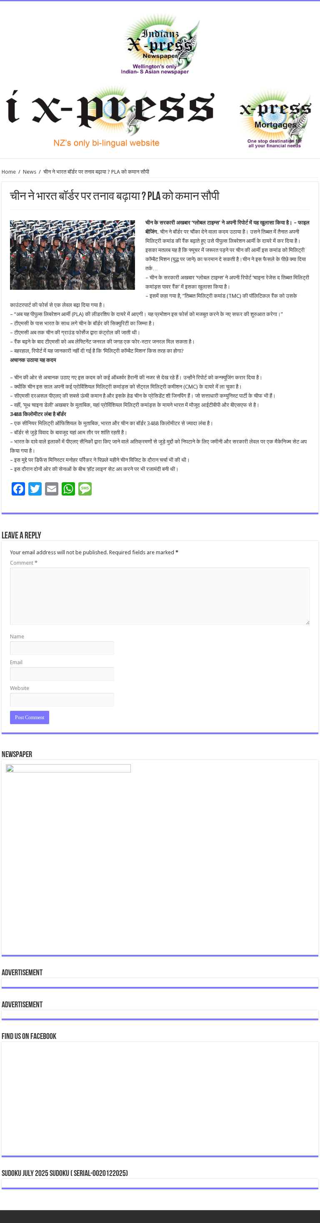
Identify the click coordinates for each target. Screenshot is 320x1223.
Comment (24, 563)
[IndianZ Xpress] (160, 42)
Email (16, 662)
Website (19, 688)
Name (17, 636)
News (29, 172)
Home (9, 172)
